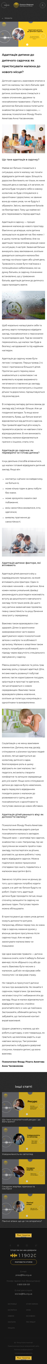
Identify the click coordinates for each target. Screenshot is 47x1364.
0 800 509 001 (23, 1284)
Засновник (30, 1316)
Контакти (12, 1322)
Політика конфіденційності (23, 1349)
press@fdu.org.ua (23, 1275)
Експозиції (12, 1304)
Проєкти (11, 1328)
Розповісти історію (23, 1262)
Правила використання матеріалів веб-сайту (23, 1346)
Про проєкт (30, 1322)
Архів (28, 1310)
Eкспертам (12, 1310)
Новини (11, 1316)
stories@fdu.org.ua (23, 1294)
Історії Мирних (32, 1304)
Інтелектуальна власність (23, 1353)
